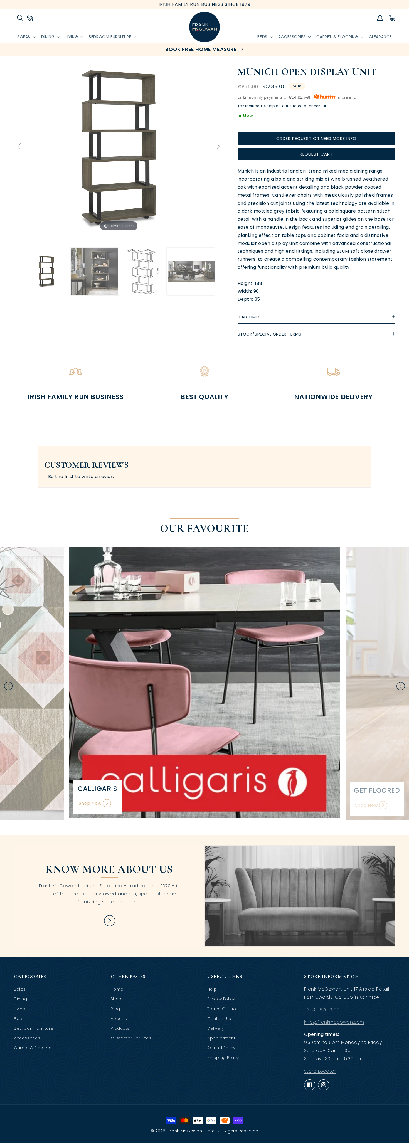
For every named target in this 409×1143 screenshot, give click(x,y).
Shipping (272, 106)
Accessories (27, 1038)
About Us (120, 1018)
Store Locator (320, 1071)
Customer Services (131, 1038)
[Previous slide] (19, 146)
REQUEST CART (316, 154)
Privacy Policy (221, 999)
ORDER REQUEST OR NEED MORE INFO (316, 138)
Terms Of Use (221, 1009)
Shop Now (90, 803)
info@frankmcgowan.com (334, 1022)
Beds (19, 1018)
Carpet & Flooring (32, 1048)
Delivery (215, 1028)
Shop (116, 999)
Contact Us (219, 1018)
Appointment (221, 1038)
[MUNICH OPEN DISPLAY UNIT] (46, 271)
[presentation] (8, 686)
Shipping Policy (223, 1057)
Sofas (20, 989)
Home (117, 989)
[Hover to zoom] (119, 149)
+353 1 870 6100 (322, 1009)
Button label (109, 921)
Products (120, 1028)
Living (20, 1009)
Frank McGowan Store (191, 1131)
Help (212, 989)
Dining (20, 999)
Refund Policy (221, 1048)
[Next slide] (218, 146)
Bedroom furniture (33, 1028)
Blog (115, 1009)
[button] (20, 18)
